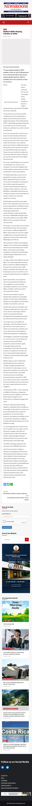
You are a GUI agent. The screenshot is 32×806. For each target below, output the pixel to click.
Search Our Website (9, 533)
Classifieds (4, 780)
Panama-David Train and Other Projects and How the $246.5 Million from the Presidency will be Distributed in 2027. (14, 714)
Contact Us (4, 775)
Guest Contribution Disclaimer (9, 788)
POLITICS (15, 708)
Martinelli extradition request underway (15, 492)
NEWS (5, 29)
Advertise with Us (6, 785)
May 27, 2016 (8, 36)
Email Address (6, 513)
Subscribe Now (7, 527)
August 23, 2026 (7, 626)
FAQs (2, 778)
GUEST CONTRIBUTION (9, 648)
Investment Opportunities (8, 783)
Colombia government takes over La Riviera (18, 498)
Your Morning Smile (8, 624)
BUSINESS (6, 708)
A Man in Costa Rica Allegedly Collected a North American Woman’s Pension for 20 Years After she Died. (14, 746)
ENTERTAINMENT (7, 620)
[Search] (28, 22)
